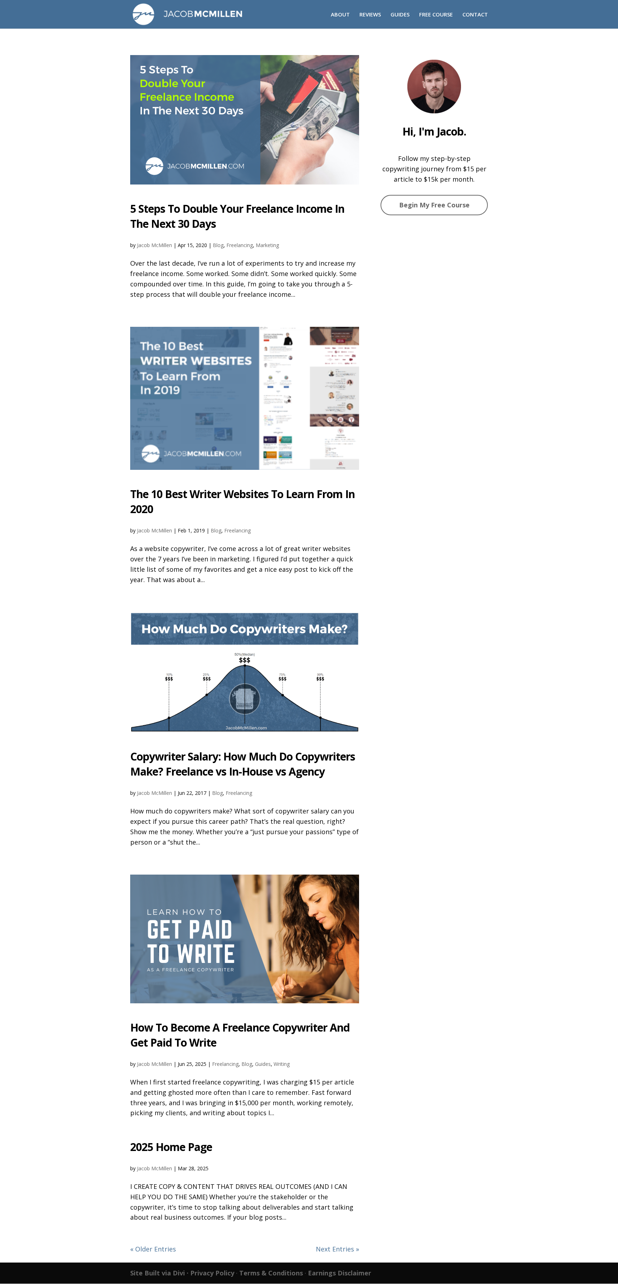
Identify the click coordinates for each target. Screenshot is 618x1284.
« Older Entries (153, 1249)
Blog (218, 245)
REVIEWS (370, 15)
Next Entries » (337, 1249)
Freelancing (239, 245)
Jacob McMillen (154, 245)
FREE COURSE (436, 15)
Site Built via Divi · (160, 1273)
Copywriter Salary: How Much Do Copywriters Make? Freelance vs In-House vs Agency (242, 764)
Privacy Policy (212, 1273)
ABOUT (340, 15)
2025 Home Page (171, 1147)
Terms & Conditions (271, 1273)
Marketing (267, 245)
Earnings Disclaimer (339, 1273)
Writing (282, 1064)
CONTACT (475, 15)
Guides (263, 1064)
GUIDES (400, 15)
